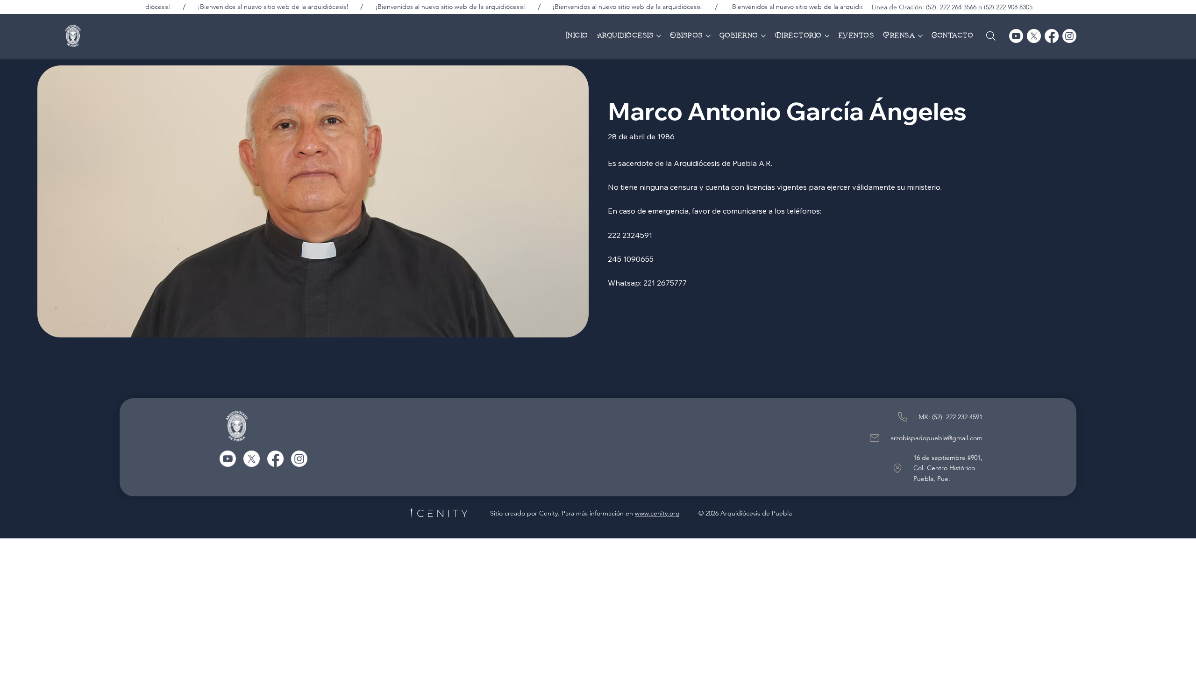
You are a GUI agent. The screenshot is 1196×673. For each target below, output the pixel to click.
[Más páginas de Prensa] (920, 36)
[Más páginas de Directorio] (827, 36)
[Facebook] (1052, 36)
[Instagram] (1069, 36)
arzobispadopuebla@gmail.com (936, 438)
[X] (1034, 36)
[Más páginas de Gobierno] (763, 36)
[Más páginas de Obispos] (708, 36)
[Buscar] (991, 36)
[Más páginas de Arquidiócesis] (658, 36)
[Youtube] (1016, 36)
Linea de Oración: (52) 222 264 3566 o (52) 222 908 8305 (952, 7)
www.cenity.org (657, 513)
